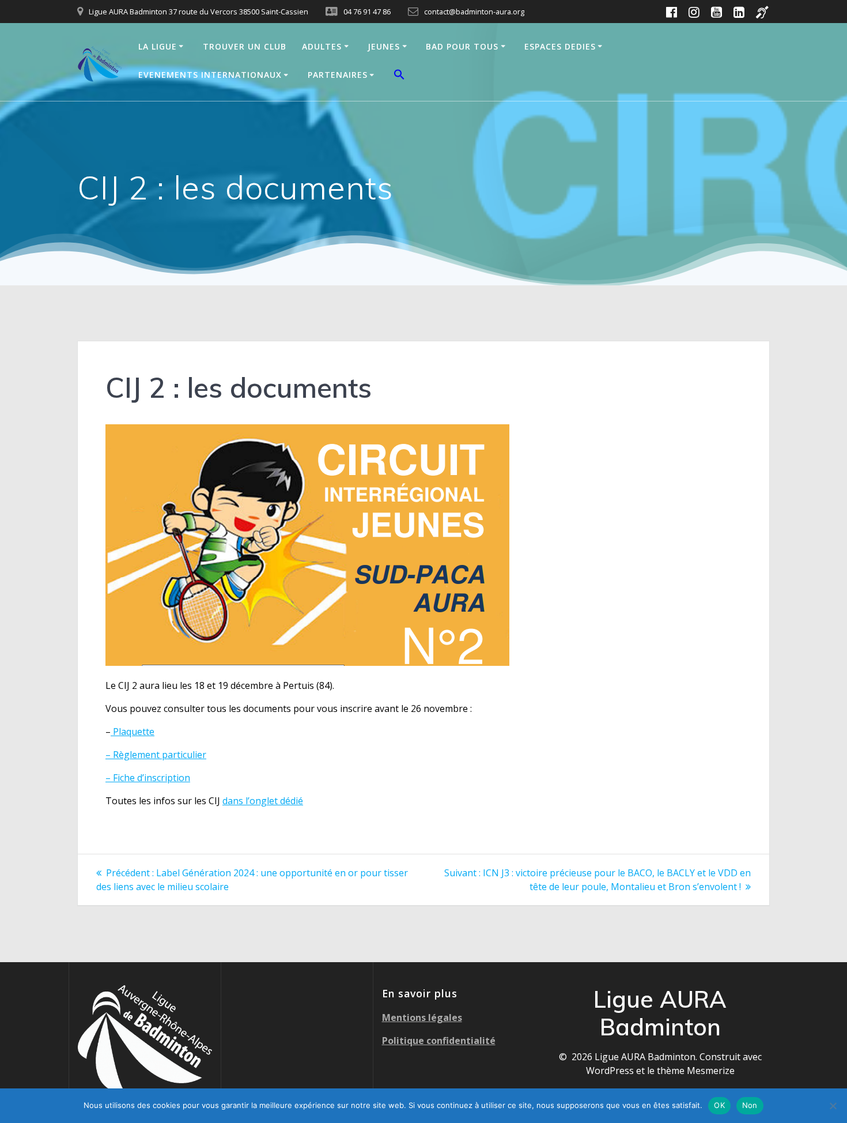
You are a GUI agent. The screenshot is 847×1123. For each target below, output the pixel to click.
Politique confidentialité (439, 1040)
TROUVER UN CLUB (244, 46)
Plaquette (132, 731)
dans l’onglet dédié (262, 800)
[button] (399, 76)
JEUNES (384, 46)
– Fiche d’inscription (147, 777)
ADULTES (322, 46)
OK (719, 1105)
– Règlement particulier (155, 754)
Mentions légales (422, 1017)
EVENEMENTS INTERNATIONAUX (210, 74)
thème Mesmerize (696, 1070)
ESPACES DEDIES (560, 46)
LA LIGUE (157, 46)
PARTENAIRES (338, 74)
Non (750, 1105)
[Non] (832, 1105)
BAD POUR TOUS (462, 46)
